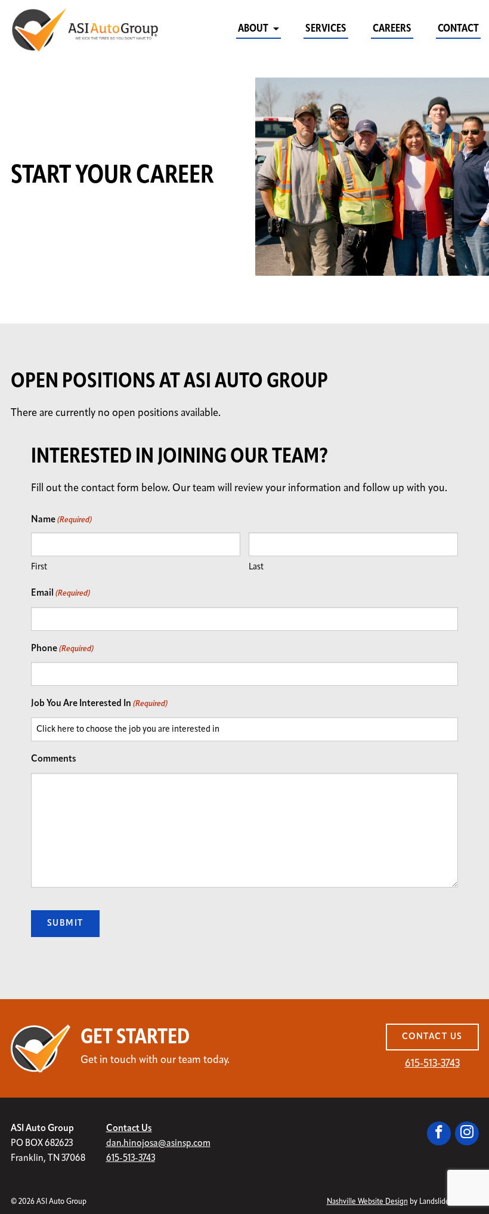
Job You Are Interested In (99, 703)
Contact (458, 29)
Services (325, 29)
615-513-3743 (432, 1064)
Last (256, 567)
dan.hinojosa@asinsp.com (158, 1143)
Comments (53, 759)
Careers (392, 29)
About (253, 29)
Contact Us (432, 1037)
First (39, 567)
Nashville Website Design (367, 1202)
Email (60, 593)
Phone (62, 649)
